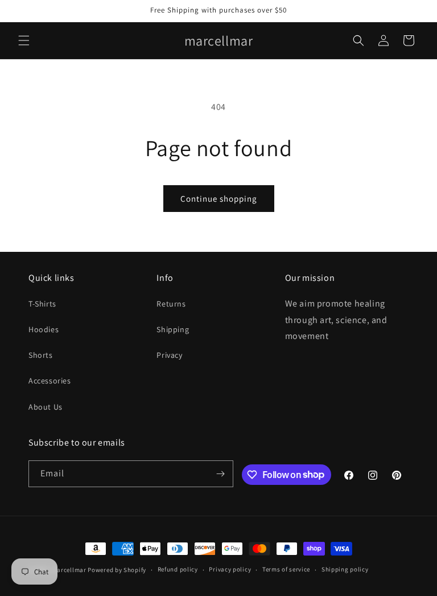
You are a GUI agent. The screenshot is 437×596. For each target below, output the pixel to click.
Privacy (169, 355)
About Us (45, 407)
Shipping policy (345, 569)
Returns (170, 304)
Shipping (172, 329)
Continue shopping (218, 198)
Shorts (40, 355)
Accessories (49, 380)
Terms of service (286, 569)
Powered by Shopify (117, 570)
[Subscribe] (220, 473)
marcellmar (69, 570)
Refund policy (178, 569)
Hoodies (43, 329)
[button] (23, 40)
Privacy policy (230, 569)
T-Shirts (42, 304)
